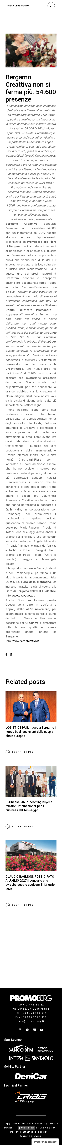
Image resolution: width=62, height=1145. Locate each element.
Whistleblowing (31, 1136)
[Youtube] (42, 1030)
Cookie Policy (27, 1128)
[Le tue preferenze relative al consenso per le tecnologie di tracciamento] (45, 1141)
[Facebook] (27, 1030)
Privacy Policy (46, 1127)
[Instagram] (20, 1030)
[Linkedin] (35, 1030)
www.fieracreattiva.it (25, 641)
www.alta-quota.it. (23, 595)
